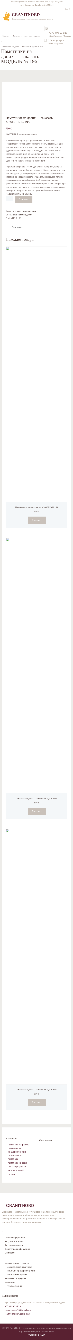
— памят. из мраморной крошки (20, 1271)
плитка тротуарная (17, 1166)
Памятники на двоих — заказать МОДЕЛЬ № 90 (36, 798)
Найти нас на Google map (17, 1314)
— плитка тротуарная (15, 1278)
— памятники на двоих (16, 1275)
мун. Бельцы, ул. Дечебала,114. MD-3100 (37, 5)
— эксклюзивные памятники (18, 1267)
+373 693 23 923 (58, 32)
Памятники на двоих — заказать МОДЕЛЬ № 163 (36, 507)
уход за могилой (16, 1170)
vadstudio (33, 1335)
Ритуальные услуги (14, 1245)
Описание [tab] (17, 227)
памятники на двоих (32, 36)
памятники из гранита (18, 1145)
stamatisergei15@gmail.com (18, 1310)
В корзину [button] (37, 520)
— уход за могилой (14, 1286)
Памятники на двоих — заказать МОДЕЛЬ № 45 (36, 1089)
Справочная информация (17, 1249)
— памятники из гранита (17, 1263)
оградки (11, 1174)
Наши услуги (56, 40)
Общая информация (15, 1238)
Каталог (16, 36)
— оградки (10, 1282)
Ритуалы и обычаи (14, 1241)
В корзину (23, 199)
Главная (6, 36)
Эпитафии (10, 1253)
